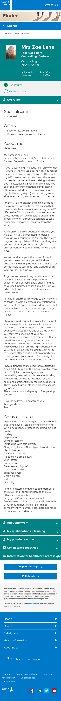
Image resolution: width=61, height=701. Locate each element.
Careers (6, 674)
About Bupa (11, 647)
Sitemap (47, 674)
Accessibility (8, 677)
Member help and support (25, 659)
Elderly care (11, 633)
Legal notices (28, 677)
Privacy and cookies (26, 674)
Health (8, 618)
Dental (8, 626)
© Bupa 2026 (8, 681)
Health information (15, 640)
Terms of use (50, 4)
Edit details (29, 576)
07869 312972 (46, 73)
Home (8, 33)
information (34, 604)
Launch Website (27, 74)
